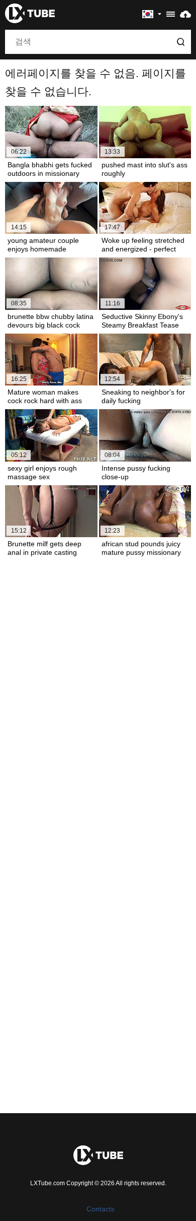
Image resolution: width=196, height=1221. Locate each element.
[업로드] (185, 14)
